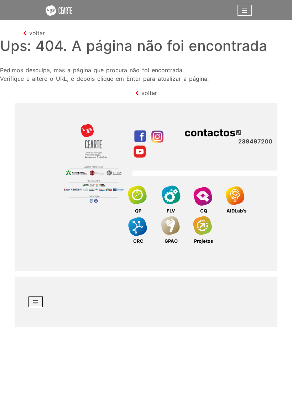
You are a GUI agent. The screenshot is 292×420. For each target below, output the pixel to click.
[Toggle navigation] (245, 10)
